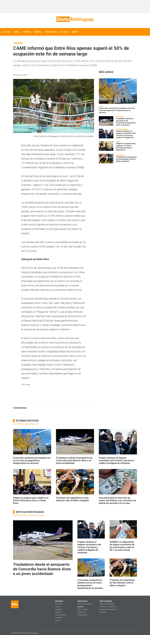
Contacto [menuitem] (103, 612)
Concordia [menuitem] (6, 32)
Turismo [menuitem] (80, 607)
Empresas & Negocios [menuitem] (85, 604)
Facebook (12, 625)
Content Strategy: (133, 633)
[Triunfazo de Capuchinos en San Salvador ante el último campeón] (106, 158)
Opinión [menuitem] (75, 32)
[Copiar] (75, 75)
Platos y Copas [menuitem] (82, 609)
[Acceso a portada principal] (75, 19)
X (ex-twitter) (21, 625)
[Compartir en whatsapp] (68, 75)
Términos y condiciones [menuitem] (108, 607)
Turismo (18, 43)
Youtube (25, 625)
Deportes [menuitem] (37, 32)
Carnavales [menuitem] (81, 612)
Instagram (17, 625)
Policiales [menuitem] (27, 32)
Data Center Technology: (137, 633)
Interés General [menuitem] (51, 32)
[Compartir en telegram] (83, 75)
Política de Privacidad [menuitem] (107, 604)
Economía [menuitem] (64, 32)
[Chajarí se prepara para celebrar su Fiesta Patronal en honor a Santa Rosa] (106, 146)
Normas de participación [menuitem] (108, 609)
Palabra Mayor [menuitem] (82, 615)
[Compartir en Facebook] (72, 75)
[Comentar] (91, 75)
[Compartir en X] (79, 75)
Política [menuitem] (16, 32)
